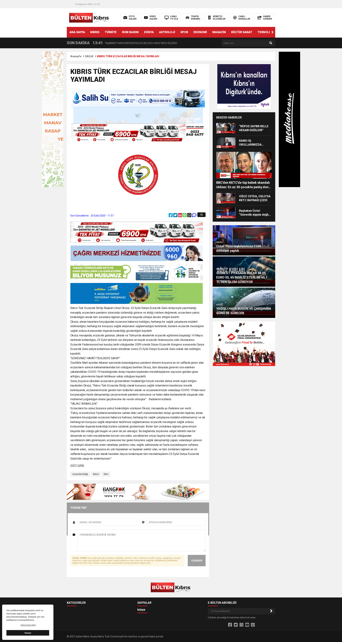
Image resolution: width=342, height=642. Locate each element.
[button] (272, 32)
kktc (106, 474)
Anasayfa (75, 56)
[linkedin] (180, 216)
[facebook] (171, 216)
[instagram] (241, 624)
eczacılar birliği (80, 474)
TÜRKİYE (111, 32)
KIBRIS (94, 32)
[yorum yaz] (194, 216)
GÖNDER (196, 560)
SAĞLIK (89, 56)
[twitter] (175, 216)
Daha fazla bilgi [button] (28, 625)
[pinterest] (185, 216)
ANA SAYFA (77, 32)
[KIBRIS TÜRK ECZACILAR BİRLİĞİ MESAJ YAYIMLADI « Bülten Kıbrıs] (89, 17)
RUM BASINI (130, 32)
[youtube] (247, 624)
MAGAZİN (219, 32)
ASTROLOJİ (167, 32)
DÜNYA (149, 32)
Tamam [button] (27, 633)
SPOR (184, 32)
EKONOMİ (200, 32)
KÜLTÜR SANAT (241, 32)
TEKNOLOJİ (266, 32)
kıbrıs (96, 474)
